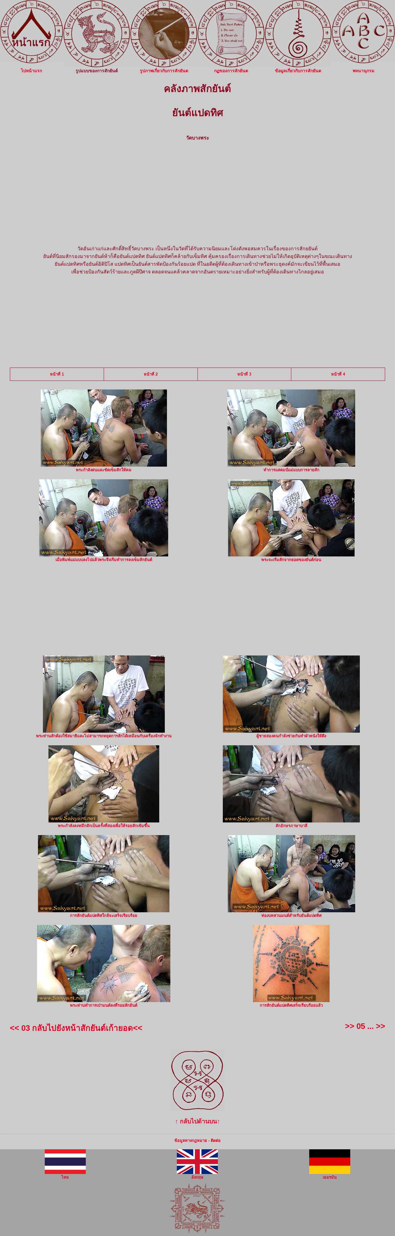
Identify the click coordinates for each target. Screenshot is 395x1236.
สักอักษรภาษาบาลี (291, 825)
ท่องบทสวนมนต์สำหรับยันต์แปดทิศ (291, 915)
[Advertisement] (197, 190)
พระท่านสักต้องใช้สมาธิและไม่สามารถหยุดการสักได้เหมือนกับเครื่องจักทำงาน (104, 736)
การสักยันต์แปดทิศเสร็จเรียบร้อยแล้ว (291, 1005)
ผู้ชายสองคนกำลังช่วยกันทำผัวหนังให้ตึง (291, 736)
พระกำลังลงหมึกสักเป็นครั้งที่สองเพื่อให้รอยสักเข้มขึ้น (104, 825)
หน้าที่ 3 (244, 374)
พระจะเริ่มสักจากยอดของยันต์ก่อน (291, 559)
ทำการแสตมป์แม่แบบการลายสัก (291, 470)
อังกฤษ (197, 1177)
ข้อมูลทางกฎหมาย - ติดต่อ (197, 1140)
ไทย (65, 1177)
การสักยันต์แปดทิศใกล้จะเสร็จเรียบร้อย (103, 915)
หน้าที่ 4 (338, 374)
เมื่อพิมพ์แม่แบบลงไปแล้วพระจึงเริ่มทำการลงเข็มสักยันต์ (104, 559)
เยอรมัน (330, 1177)
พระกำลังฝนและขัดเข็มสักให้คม (103, 470)
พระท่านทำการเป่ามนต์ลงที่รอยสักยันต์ (103, 1005)
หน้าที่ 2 (151, 374)
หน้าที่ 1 (57, 374)
